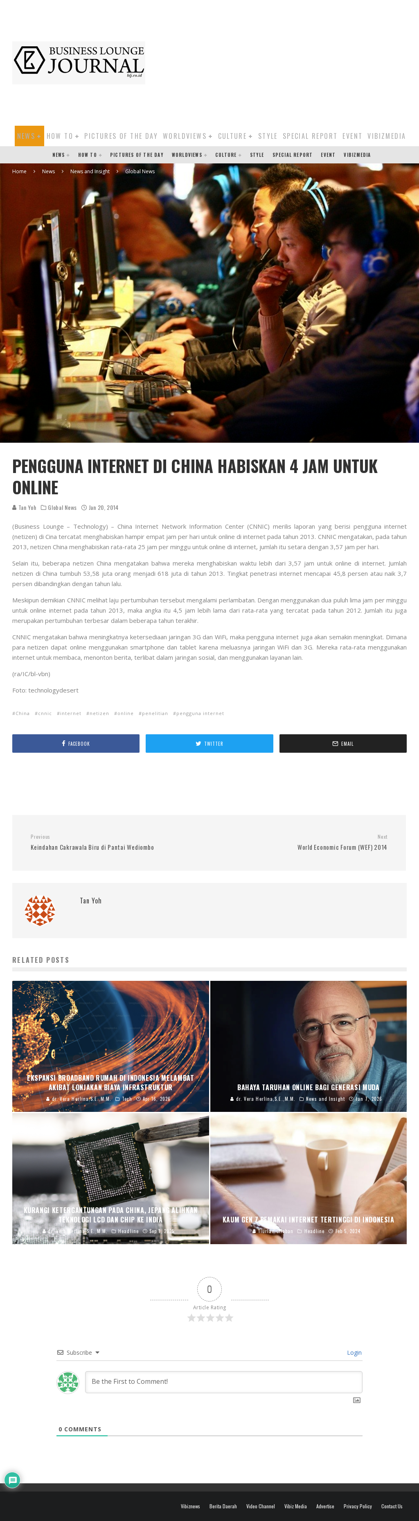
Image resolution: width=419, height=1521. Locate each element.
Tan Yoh (26, 507)
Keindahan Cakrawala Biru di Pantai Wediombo (92, 842)
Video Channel (260, 1506)
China (23, 713)
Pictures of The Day (121, 136)
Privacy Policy (358, 1506)
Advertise (325, 1506)
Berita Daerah (223, 1506)
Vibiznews (190, 1506)
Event (352, 136)
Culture (232, 136)
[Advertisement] (286, 61)
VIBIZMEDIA (386, 136)
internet (70, 713)
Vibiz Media (295, 1506)
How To (60, 136)
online (125, 713)
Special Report (310, 136)
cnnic (45, 713)
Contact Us (392, 1506)
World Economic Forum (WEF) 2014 (342, 842)
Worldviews (185, 136)
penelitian (155, 713)
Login (353, 1352)
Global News (62, 507)
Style (268, 136)
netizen (99, 713)
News (26, 136)
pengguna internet (200, 713)
